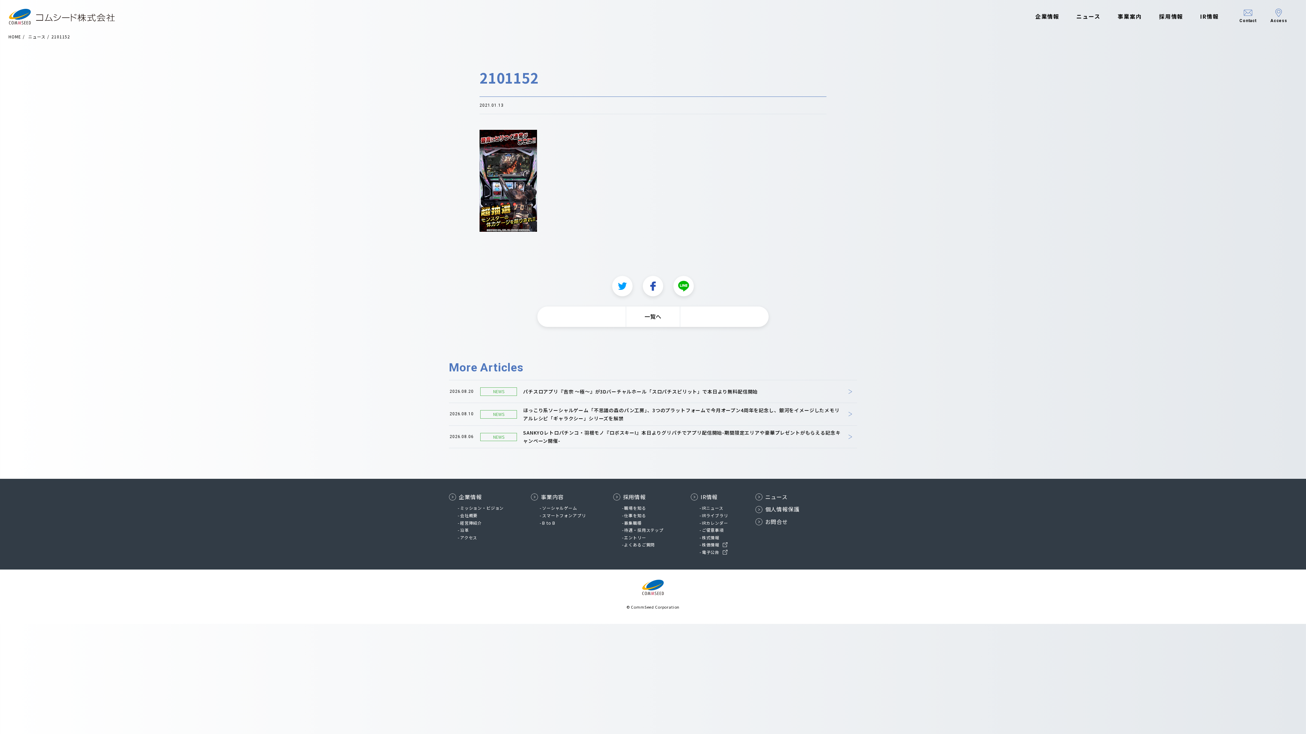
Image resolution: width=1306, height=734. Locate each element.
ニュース (1088, 16)
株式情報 (710, 537)
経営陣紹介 (471, 523)
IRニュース (712, 508)
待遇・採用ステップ (644, 530)
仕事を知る (635, 515)
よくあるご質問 (639, 544)
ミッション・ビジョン (482, 508)
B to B (548, 523)
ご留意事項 (713, 530)
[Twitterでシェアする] (622, 286)
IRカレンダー (715, 523)
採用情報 (1171, 16)
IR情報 (1209, 16)
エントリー (635, 537)
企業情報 (1047, 16)
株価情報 (710, 544)
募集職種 (632, 523)
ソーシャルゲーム (559, 508)
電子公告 (710, 552)
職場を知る (635, 508)
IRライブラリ (715, 515)
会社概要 (469, 515)
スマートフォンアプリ (564, 515)
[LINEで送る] (683, 286)
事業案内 (1130, 16)
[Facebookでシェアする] (653, 286)
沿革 (464, 530)
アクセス (468, 537)
